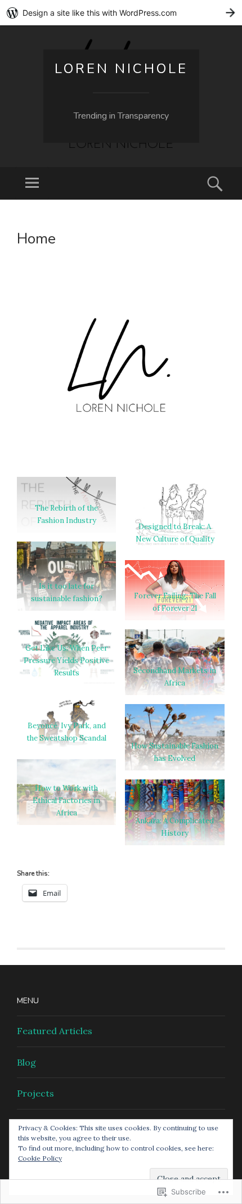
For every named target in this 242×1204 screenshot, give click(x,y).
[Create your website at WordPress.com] (121, 12)
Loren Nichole (121, 69)
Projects (35, 1093)
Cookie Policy (40, 1158)
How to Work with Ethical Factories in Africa (66, 800)
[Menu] (32, 183)
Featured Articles (54, 1030)
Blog (26, 1062)
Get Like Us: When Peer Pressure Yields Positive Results (66, 660)
